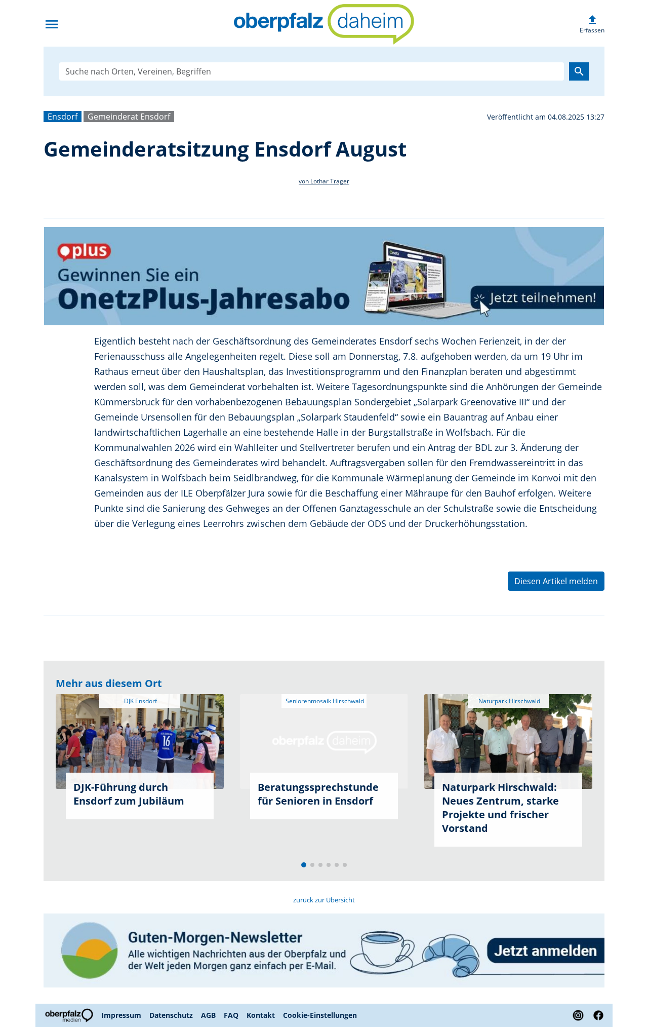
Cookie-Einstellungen (320, 1015)
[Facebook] (596, 1015)
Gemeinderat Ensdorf (129, 116)
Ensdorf (62, 116)
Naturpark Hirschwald (508, 701)
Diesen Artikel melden (556, 581)
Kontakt (261, 1015)
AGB (208, 1015)
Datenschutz (171, 1015)
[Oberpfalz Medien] (70, 1015)
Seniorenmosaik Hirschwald (324, 701)
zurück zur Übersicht (324, 899)
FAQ (231, 1015)
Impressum (121, 1015)
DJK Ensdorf (140, 701)
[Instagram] (578, 1015)
